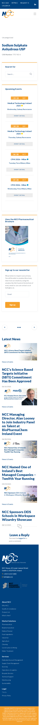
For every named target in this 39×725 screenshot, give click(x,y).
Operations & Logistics (9, 670)
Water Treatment (7, 651)
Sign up (12, 305)
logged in (21, 538)
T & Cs (4, 692)
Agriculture (5, 641)
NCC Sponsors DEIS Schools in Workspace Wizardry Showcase (18, 515)
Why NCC (5, 605)
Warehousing (6, 680)
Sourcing (5, 667)
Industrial (5, 638)
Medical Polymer (7, 631)
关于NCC (14, 3)
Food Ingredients (7, 634)
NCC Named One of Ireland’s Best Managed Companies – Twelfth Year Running (19, 472)
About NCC (6, 602)
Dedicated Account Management (12, 660)
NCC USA (5, 3)
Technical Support (7, 677)
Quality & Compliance (9, 609)
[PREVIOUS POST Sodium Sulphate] (4, 327)
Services (5, 656)
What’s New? (6, 615)
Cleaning (5, 644)
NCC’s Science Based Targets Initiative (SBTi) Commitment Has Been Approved (17, 375)
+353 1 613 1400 (10, 574)
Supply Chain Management (10, 663)
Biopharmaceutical (8, 628)
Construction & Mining (9, 648)
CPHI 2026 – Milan (18, 159)
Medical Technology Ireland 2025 (20, 104)
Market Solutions (9, 621)
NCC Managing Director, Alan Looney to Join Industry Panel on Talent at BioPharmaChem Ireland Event (18, 424)
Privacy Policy (6, 695)
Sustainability (6, 683)
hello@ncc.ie (8, 577)
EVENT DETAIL (19, 115)
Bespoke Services (7, 673)
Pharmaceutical (7, 624)
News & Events (7, 362)
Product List (6, 612)
